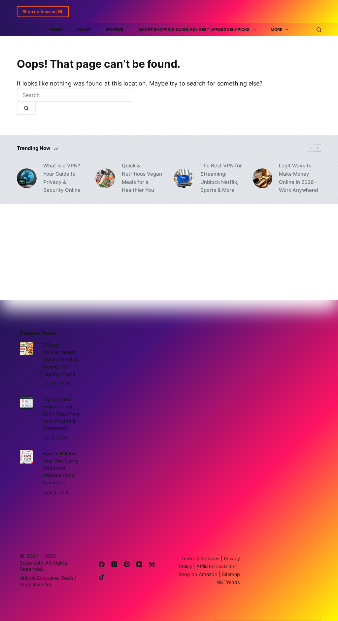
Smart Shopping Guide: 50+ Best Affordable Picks (194, 29)
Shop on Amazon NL (42, 11)
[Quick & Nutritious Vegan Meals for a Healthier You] (105, 178)
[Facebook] (102, 564)
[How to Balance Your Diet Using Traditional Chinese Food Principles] (26, 457)
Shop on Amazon (198, 574)
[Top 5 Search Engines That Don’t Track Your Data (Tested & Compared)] (26, 402)
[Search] (319, 29)
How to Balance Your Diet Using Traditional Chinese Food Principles (60, 468)
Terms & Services (200, 559)
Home (56, 29)
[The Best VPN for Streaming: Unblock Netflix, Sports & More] (184, 178)
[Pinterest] (127, 564)
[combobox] (74, 95)
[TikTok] (102, 577)
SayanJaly (31, 563)
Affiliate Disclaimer (217, 566)
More (276, 29)
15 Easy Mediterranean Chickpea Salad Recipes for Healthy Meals (60, 359)
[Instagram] (114, 564)
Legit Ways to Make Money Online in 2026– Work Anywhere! (298, 177)
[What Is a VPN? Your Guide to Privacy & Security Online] (27, 178)
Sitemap (230, 574)
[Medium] (152, 564)
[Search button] (26, 108)
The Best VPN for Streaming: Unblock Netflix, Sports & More (221, 177)
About (84, 29)
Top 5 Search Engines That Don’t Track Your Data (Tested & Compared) (61, 414)
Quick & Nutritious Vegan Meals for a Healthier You (142, 177)
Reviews (114, 29)
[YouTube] (139, 564)
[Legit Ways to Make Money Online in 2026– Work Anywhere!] (262, 178)
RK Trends (228, 582)
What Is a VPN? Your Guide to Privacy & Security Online (62, 177)
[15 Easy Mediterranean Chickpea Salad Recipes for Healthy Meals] (26, 348)
